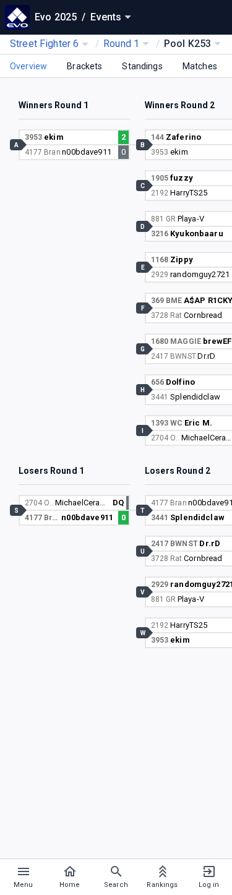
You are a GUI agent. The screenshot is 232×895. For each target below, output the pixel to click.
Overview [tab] (28, 66)
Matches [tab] (200, 66)
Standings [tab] (142, 66)
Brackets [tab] (84, 66)
